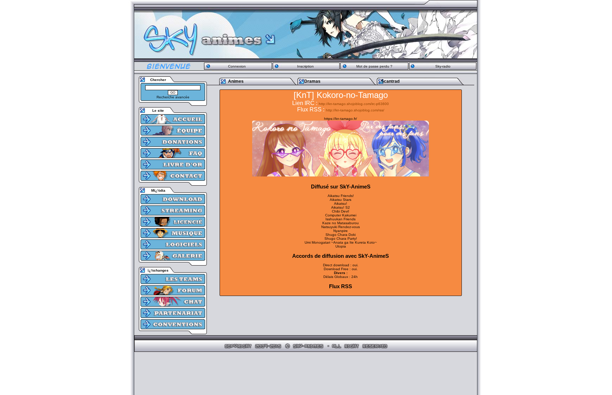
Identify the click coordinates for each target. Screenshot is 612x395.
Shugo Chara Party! (340, 238)
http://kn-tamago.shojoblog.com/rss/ (355, 110)
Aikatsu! (340, 203)
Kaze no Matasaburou (340, 223)
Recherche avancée (173, 97)
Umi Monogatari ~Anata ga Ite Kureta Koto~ (341, 242)
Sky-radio (442, 66)
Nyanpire (340, 231)
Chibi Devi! (340, 211)
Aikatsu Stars (340, 200)
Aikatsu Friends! (341, 196)
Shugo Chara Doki (340, 235)
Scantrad (390, 81)
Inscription (305, 66)
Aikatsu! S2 (340, 207)
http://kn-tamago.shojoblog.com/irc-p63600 (354, 104)
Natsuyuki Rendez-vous (340, 227)
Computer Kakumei (340, 215)
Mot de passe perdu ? (374, 66)
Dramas (312, 81)
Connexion (237, 66)
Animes (236, 81)
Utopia (340, 246)
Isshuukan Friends (340, 219)
